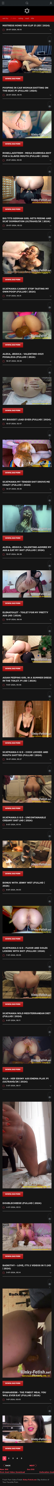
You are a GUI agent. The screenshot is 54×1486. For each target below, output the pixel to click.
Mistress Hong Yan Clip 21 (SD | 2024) (26, 26)
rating (20, 18)
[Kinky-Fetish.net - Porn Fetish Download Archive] (27, 11)
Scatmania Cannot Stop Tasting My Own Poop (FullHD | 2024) (26, 290)
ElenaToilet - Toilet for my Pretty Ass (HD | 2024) (25, 614)
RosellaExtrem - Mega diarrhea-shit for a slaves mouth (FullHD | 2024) (27, 154)
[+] (49, 38)
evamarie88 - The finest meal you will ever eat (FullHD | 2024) (24, 1394)
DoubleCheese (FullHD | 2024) (22, 1203)
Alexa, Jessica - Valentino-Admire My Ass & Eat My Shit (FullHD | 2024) (27, 548)
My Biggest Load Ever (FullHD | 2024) (27, 420)
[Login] (51, 3)
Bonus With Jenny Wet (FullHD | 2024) (24, 884)
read (27, 18)
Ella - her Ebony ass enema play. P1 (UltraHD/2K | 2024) (26, 1080)
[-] (49, 41)
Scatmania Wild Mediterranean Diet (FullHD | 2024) (27, 1015)
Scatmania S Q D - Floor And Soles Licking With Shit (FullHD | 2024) (25, 949)
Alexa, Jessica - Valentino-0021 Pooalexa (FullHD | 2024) (23, 355)
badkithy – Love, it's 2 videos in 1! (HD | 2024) (27, 1267)
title (32, 18)
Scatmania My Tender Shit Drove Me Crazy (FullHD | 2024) (26, 483)
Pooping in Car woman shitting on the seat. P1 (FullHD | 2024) (25, 89)
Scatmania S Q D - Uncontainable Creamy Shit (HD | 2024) (24, 819)
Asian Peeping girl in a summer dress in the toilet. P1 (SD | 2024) (27, 679)
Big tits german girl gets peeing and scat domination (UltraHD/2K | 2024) (27, 220)
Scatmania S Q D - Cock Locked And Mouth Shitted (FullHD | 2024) (25, 753)
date (14, 18)
